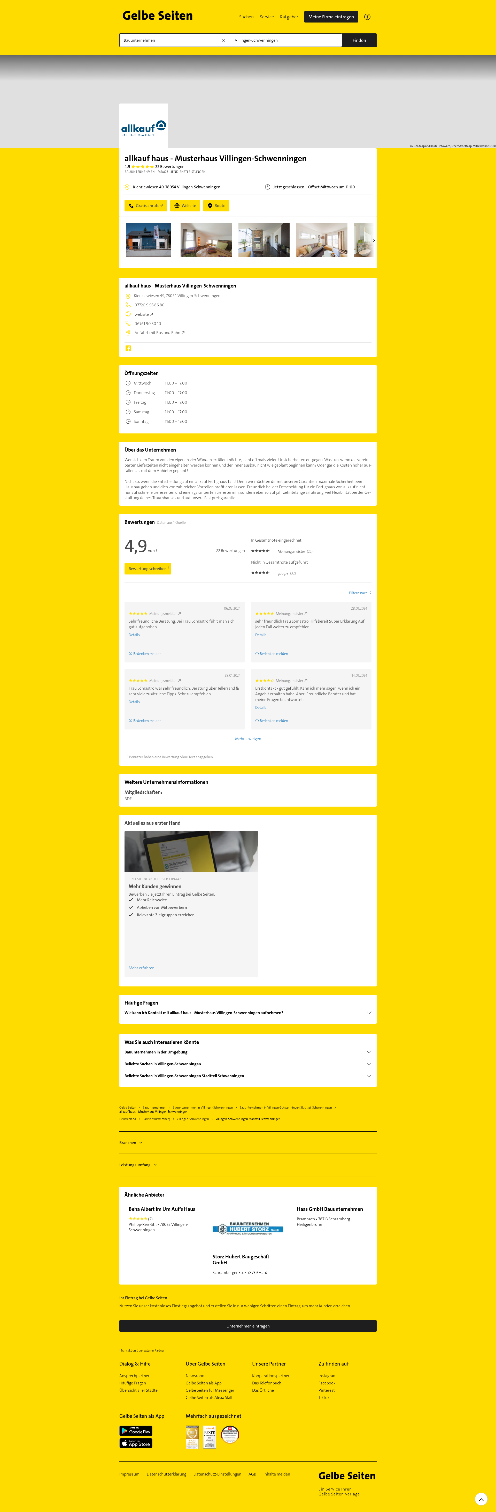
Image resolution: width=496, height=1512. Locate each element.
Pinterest (327, 1390)
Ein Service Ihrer (339, 1491)
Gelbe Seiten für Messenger (210, 1390)
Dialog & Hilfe (135, 1363)
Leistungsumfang (135, 1165)
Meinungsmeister (163, 613)
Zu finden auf (334, 1363)
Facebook (327, 1383)
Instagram (328, 1375)
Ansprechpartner (134, 1375)
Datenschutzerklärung (166, 1474)
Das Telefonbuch (266, 1383)
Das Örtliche (263, 1390)
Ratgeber (289, 17)
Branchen (127, 1142)
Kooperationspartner (271, 1375)
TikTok (324, 1397)
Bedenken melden (147, 653)
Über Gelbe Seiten (206, 1363)
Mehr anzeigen (248, 738)
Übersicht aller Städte (138, 1390)
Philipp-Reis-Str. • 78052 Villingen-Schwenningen (162, 1219)
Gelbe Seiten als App (204, 1383)
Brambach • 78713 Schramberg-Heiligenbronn (330, 1216)
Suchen (246, 17)
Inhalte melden (277, 1474)
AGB (252, 1474)
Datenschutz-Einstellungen (217, 1474)
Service (267, 17)
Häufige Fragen (132, 1383)
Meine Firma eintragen (331, 17)
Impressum (129, 1474)
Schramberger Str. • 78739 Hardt (241, 1264)
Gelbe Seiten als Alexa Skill (209, 1397)
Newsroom (196, 1375)
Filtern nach (358, 593)
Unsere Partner (269, 1363)
